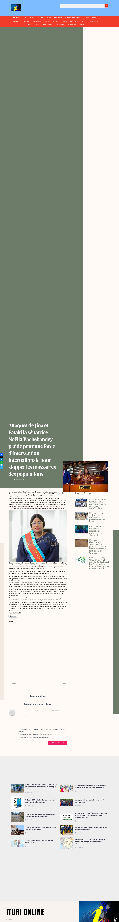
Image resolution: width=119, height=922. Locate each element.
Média (29, 25)
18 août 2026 (79, 821)
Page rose (55, 21)
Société (49, 17)
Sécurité (32, 17)
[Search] (106, 5)
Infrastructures (93, 21)
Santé (87, 17)
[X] (1, 457)
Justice (96, 17)
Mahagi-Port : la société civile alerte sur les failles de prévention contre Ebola (97, 517)
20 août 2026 (30, 792)
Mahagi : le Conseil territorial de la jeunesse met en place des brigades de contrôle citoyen (98, 504)
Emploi (84, 21)
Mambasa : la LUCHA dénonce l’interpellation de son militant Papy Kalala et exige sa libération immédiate (91, 815)
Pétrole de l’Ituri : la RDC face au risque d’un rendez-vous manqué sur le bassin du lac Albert (90, 842)
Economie (59, 17)
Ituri (25, 17)
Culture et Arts (74, 21)
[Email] (1, 465)
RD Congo (17, 17)
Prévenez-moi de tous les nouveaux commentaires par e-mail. (35, 734)
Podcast (64, 21)
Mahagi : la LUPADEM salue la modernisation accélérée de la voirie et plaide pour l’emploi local (41, 786)
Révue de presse (47, 25)
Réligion (37, 25)
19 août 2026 (30, 819)
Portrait (81, 25)
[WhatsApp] (1, 462)
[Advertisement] (38, 642)
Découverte (26, 21)
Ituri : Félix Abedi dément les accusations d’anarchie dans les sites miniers (97, 530)
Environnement (37, 21)
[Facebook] (1, 454)
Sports (47, 21)
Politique (40, 17)
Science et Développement (73, 17)
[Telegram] (1, 467)
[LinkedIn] (1, 459)
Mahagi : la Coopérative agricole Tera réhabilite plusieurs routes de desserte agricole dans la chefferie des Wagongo (99, 546)
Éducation (16, 21)
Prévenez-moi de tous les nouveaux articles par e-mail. (33, 737)
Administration (60, 25)
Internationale (72, 25)
